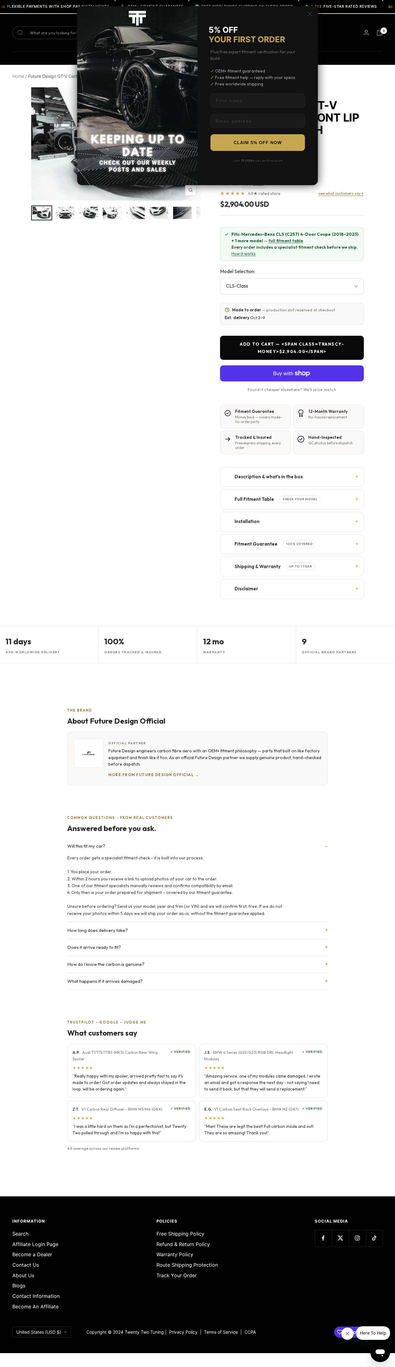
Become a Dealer (32, 1254)
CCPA (249, 1332)
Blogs (18, 1285)
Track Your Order (176, 1275)
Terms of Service (222, 1332)
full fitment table (285, 240)
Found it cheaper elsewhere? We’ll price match (292, 389)
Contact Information (36, 1296)
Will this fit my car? (86, 846)
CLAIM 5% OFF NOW (258, 142)
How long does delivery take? (97, 930)
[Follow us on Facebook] (323, 1238)
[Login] (366, 32)
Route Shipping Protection (187, 1265)
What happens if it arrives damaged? (105, 981)
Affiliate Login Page (35, 1244)
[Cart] (379, 32)
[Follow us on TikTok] (374, 1238)
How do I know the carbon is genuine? (105, 964)
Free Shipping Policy (180, 1234)
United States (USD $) (38, 1332)
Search (20, 1234)
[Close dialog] (310, 14)
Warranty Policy (174, 1254)
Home (18, 76)
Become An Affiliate (35, 1306)
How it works (243, 253)
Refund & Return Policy (183, 1244)
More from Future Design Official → (153, 774)
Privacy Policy (183, 1332)
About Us (23, 1275)
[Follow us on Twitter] (340, 1238)
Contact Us (25, 1265)
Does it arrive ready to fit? (94, 947)
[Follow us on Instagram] (357, 1238)
